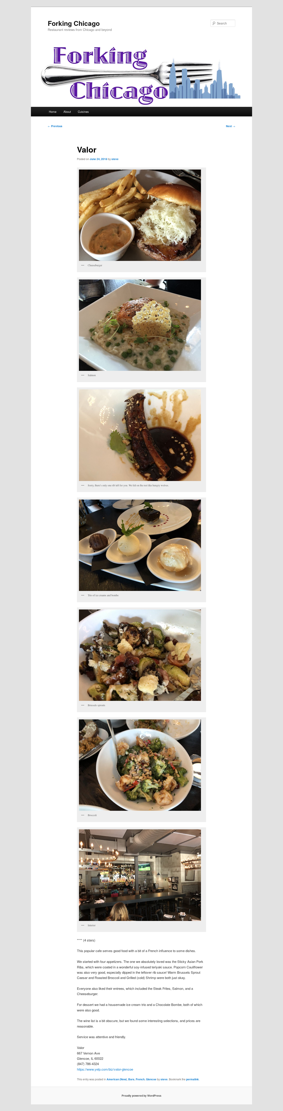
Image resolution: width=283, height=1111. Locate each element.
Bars (131, 1079)
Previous (55, 126)
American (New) (117, 1079)
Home (52, 111)
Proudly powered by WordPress (141, 1096)
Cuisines (83, 111)
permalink (192, 1079)
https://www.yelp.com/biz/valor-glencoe (105, 1069)
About (67, 111)
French (140, 1079)
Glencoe (151, 1079)
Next (230, 126)
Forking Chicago (74, 23)
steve (115, 159)
